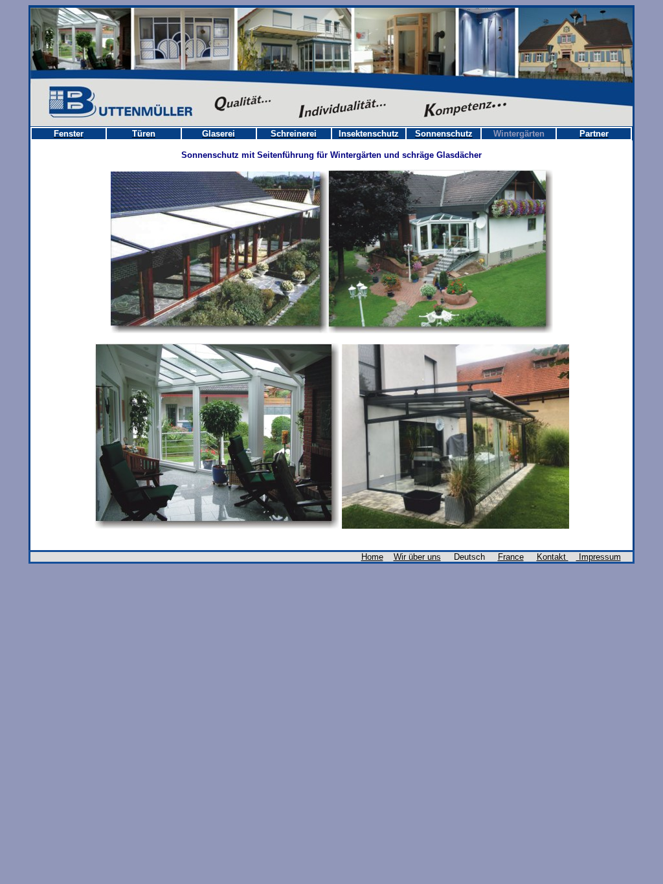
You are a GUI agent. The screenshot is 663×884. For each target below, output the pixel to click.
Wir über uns (417, 557)
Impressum (598, 557)
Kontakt (552, 557)
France (511, 557)
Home (372, 557)
